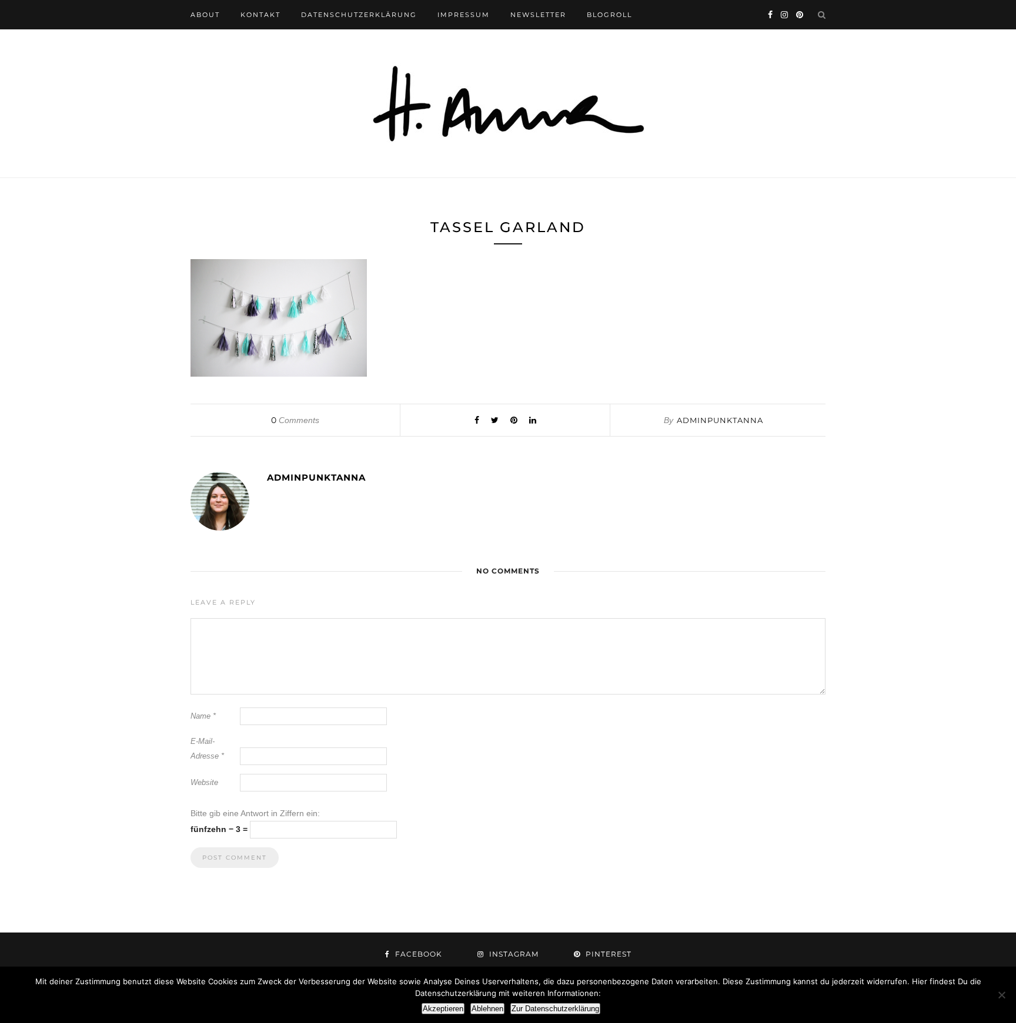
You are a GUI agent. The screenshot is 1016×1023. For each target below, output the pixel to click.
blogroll (609, 15)
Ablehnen (487, 1008)
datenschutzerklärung (359, 15)
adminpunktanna (720, 420)
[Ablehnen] (1001, 995)
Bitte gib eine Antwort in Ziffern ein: (255, 813)
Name (203, 716)
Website (204, 782)
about (205, 15)
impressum (463, 15)
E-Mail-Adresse (207, 748)
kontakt (260, 15)
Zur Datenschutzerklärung (555, 1008)
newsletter (538, 15)
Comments (295, 420)
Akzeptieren (443, 1008)
